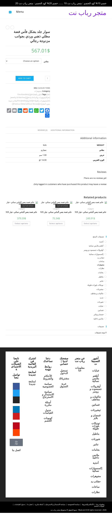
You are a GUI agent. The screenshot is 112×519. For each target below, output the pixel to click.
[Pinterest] (16, 425)
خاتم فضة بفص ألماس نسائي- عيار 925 (90, 212)
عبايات (100, 306)
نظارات (101, 268)
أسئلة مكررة (48, 403)
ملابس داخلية (98, 318)
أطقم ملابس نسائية (96, 246)
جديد (101, 297)
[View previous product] (12, 27)
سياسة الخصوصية (48, 385)
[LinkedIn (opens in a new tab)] (23, 3)
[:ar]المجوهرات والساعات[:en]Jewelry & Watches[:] (30, 97)
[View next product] (7, 27)
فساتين (100, 310)
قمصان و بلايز (96, 417)
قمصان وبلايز (98, 314)
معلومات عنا (80, 369)
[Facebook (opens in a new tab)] (11, 3)
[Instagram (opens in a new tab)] (19, 3)
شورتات (100, 302)
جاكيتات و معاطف (97, 293)
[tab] (62, 130)
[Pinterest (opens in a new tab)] (15, 3)
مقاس (46, 61)
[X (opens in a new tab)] (7, 3)
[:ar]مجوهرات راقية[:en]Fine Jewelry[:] (33, 100)
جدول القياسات (48, 411)
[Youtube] (16, 416)
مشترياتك (64, 378)
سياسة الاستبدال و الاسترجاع (48, 394)
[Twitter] (16, 393)
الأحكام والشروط (48, 377)
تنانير (101, 281)
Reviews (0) (42, 130)
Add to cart (24, 78)
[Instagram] (16, 399)
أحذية (101, 241)
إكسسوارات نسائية (96, 254)
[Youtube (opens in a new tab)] (27, 3)
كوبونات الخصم (48, 419)
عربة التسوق (64, 385)
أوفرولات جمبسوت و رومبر (93, 250)
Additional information (62, 130)
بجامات (100, 272)
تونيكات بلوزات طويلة (95, 285)
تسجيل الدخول (64, 372)
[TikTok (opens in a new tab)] (30, 3)
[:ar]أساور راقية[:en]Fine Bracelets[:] (33, 94)
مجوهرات (37, 91)
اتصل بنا (16, 450)
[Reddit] (16, 432)
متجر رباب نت (87, 12)
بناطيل (100, 276)
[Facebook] (16, 386)
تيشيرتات (99, 289)
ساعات (101, 261)
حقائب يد (100, 258)
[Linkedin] (16, 409)
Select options (90, 223)
